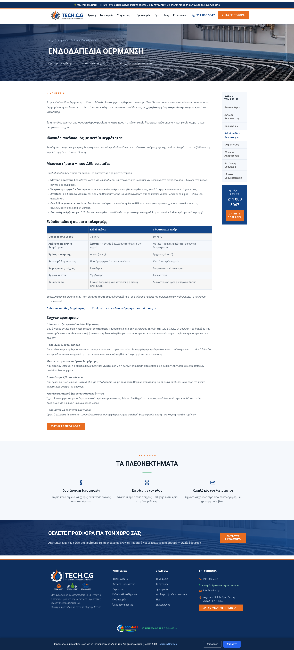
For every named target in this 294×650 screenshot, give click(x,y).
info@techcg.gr (211, 590)
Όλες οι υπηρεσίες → (124, 604)
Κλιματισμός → (233, 144)
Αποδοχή (232, 644)
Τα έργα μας (162, 584)
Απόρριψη (212, 644)
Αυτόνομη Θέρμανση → (231, 165)
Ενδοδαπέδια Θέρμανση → (232, 135)
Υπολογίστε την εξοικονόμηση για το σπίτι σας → (124, 308)
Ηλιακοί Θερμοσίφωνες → (234, 176)
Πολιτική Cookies (167, 644)
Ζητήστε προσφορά (235, 215)
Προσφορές (144, 15)
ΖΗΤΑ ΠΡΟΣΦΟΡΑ (233, 15)
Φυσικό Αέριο (120, 579)
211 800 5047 (205, 15)
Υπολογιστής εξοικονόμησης (172, 594)
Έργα (157, 15)
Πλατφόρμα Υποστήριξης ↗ (219, 608)
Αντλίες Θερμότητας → (233, 117)
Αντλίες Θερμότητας (123, 584)
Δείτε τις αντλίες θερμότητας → (68, 308)
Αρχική (92, 15)
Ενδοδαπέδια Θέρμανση (125, 594)
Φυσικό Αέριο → (233, 107)
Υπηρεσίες (123, 15)
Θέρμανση (118, 589)
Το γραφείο (106, 15)
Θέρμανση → (231, 126)
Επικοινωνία (180, 15)
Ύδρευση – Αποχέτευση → (233, 154)
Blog (166, 15)
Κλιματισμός (119, 599)
